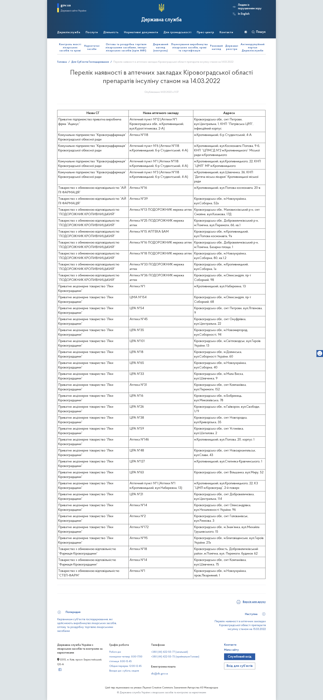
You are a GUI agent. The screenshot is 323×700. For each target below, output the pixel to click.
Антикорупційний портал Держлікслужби (253, 47)
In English (243, 13)
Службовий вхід (240, 656)
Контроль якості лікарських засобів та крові (70, 47)
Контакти (230, 644)
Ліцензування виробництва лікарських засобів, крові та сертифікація (189, 47)
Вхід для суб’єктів (240, 666)
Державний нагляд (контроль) (160, 47)
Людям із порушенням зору (250, 7)
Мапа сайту (231, 650)
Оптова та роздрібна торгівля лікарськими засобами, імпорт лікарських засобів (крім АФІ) (126, 47)
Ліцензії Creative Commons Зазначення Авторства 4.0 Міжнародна (180, 687)
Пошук (261, 32)
